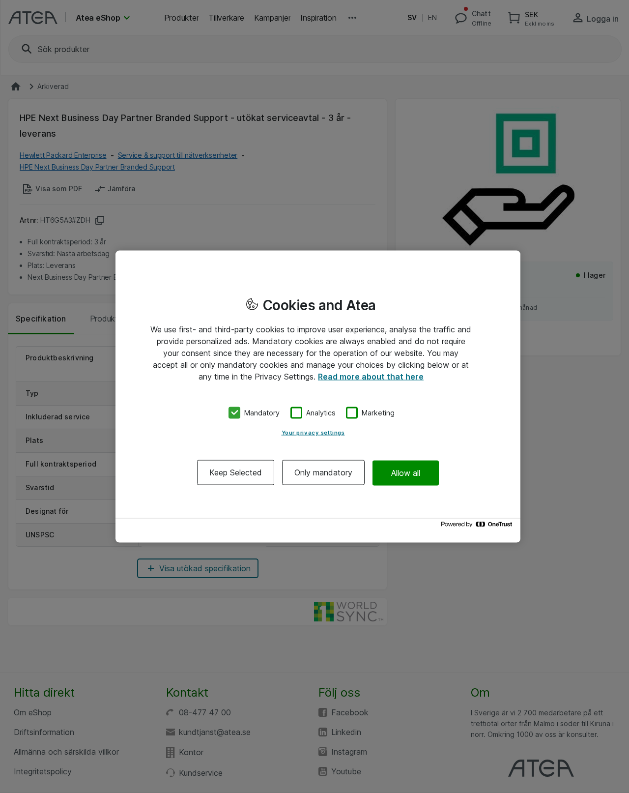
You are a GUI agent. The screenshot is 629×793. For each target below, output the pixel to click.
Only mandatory (323, 472)
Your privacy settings (313, 432)
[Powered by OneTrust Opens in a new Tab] (478, 527)
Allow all (405, 472)
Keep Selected (235, 472)
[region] (317, 396)
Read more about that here (371, 376)
